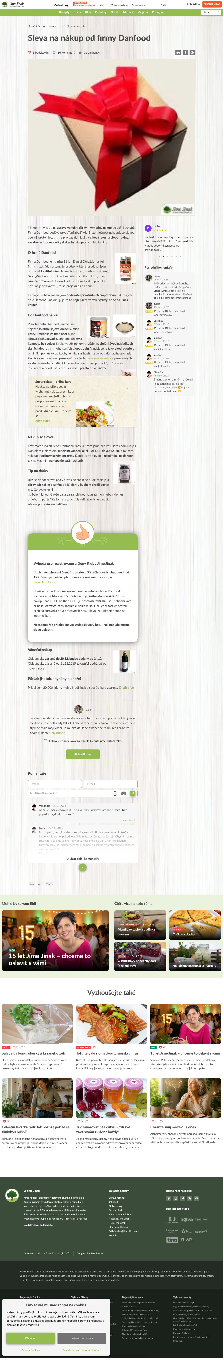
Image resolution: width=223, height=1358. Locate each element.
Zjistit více (126, 687)
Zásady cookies (30, 1350)
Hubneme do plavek (84, 5)
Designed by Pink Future (89, 1253)
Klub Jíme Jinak (117, 1223)
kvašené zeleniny (99, 358)
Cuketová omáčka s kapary (134, 1326)
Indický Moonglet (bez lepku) (186, 1314)
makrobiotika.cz (44, 582)
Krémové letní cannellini (184, 1329)
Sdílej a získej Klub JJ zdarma (124, 1231)
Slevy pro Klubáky (118, 1227)
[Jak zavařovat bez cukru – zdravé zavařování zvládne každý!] (111, 1098)
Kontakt (113, 1235)
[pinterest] (192, 52)
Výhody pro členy (49, 26)
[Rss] (189, 1198)
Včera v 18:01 (161, 376)
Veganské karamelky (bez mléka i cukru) (191, 1307)
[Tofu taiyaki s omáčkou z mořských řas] (111, 1024)
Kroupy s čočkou (181, 1333)
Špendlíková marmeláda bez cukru (137, 1338)
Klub (88, 12)
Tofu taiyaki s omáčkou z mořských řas (139, 1322)
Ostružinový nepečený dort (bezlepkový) (140, 1310)
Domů (31, 26)
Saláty (6, 1047)
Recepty (64, 12)
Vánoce (49, 884)
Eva (88, 709)
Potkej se (158, 12)
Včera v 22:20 (161, 341)
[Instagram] (175, 1198)
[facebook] (185, 52)
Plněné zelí (178, 1341)
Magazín (142, 12)
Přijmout (30, 1338)
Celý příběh (57, 733)
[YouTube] (196, 1198)
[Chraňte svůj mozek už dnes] (185, 1098)
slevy (40, 884)
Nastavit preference (82, 1338)
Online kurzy (115, 1206)
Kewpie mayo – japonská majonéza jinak (191, 1337)
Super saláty (138, 5)
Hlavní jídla (83, 1047)
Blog (153, 1047)
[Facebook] (168, 1198)
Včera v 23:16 (161, 324)
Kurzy (77, 12)
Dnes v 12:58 (161, 280)
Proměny (101, 12)
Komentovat (128, 820)
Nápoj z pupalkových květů (134, 1334)
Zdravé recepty (117, 1198)
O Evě (114, 12)
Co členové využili (74, 26)
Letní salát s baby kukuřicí (185, 1325)
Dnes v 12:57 (161, 307)
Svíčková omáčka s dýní (184, 1303)
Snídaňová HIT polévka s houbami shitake (192, 1310)
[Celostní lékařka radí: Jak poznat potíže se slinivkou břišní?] (37, 1098)
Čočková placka (129, 1307)
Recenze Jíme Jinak (119, 1219)
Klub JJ (103, 5)
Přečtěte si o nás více (76, 1219)
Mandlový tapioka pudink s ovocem (138, 1303)
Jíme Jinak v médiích (120, 1214)
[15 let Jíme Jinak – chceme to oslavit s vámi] (185, 1024)
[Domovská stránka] (12, 4)
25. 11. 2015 (55, 828)
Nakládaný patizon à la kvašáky (136, 1314)
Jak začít (128, 12)
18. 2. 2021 (59, 805)
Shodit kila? (212, 4)
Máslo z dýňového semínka (134, 1330)
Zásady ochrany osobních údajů (81, 1350)
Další (163, 5)
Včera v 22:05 (161, 358)
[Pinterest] (182, 1198)
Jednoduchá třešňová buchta (171, 283)
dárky (31, 884)
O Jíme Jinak (115, 1210)
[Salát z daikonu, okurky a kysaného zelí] (37, 1024)
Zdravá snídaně (119, 5)
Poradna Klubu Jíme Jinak (170, 311)
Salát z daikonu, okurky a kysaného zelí (140, 1318)
